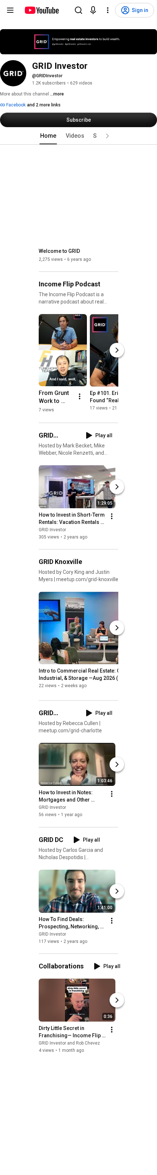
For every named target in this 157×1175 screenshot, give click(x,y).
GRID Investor (52, 529)
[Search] (78, 10)
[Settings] (107, 10)
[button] (107, 136)
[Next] (117, 350)
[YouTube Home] (41, 10)
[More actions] (79, 396)
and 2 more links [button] (44, 104)
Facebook (15, 104)
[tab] (48, 136)
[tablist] (78, 136)
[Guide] (10, 10)
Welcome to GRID (59, 251)
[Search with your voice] (93, 10)
